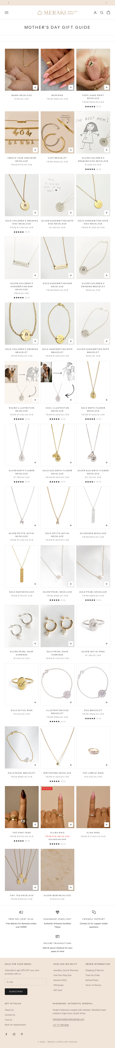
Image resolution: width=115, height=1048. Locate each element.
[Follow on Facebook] (6, 1034)
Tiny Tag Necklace (22, 895)
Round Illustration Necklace (21, 409)
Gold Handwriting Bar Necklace (57, 284)
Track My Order (93, 975)
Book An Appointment (15, 1024)
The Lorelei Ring (93, 773)
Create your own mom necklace (21, 159)
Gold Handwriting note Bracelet (57, 350)
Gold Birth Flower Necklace (93, 409)
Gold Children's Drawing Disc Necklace (21, 222)
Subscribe (16, 991)
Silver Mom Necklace (57, 895)
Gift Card (57, 990)
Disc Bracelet (93, 710)
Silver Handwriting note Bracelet (93, 350)
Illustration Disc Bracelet (57, 711)
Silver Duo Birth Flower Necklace (93, 472)
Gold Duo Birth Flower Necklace (57, 472)
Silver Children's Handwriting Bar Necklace (21, 286)
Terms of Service (93, 985)
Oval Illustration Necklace (57, 409)
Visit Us (8, 1019)
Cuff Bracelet (57, 158)
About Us (9, 1010)
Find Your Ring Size (62, 975)
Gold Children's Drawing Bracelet (21, 350)
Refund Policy (92, 980)
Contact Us (10, 1014)
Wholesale (58, 985)
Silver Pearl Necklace (57, 592)
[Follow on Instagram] (14, 1034)
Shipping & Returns (95, 970)
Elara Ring (57, 833)
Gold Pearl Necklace (93, 592)
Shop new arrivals (75, 3)
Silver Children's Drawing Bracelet (93, 284)
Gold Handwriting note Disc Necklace (93, 222)
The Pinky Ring (21, 833)
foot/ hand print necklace (93, 96)
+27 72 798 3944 (61, 1025)
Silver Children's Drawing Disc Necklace (93, 159)
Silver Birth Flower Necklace (22, 472)
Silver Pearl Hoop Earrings (21, 653)
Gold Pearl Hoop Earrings (57, 653)
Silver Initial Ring (93, 651)
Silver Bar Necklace (93, 533)
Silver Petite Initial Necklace (22, 534)
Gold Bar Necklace (21, 592)
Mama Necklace (22, 95)
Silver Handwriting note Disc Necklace (57, 222)
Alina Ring (93, 833)
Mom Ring (57, 95)
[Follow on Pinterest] (21, 1034)
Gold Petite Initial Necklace (57, 534)
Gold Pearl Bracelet (21, 773)
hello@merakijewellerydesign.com (68, 1019)
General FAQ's (60, 980)
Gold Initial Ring (22, 710)
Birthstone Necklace (57, 773)
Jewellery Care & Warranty (65, 970)
